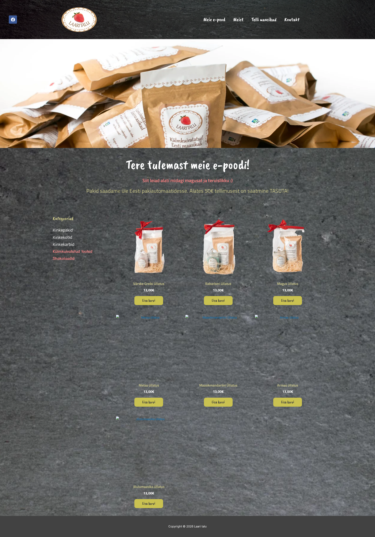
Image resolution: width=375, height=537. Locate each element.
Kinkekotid (62, 237)
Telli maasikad (264, 19)
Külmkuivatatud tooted (72, 251)
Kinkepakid (63, 230)
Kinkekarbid (63, 244)
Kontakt (291, 19)
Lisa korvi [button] (148, 300)
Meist (238, 19)
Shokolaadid (63, 258)
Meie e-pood (214, 19)
